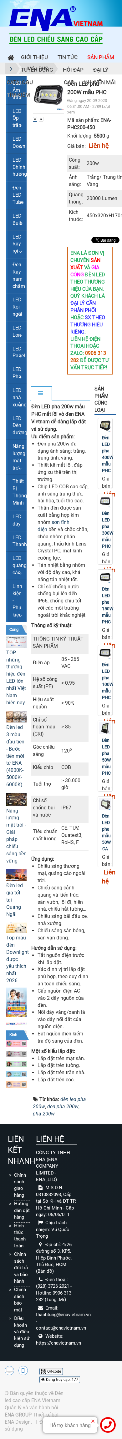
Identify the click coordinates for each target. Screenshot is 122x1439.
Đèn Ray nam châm (19, 275)
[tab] (41, 393)
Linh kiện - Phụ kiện (17, 600)
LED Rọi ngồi (17, 307)
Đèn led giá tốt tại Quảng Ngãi (14, 900)
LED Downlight (20, 142)
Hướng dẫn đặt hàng (22, 1210)
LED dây (17, 520)
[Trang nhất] (9, 59)
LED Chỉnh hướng (20, 167)
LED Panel (19, 352)
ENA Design (18, 1422)
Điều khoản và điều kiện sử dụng (21, 1332)
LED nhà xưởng (20, 397)
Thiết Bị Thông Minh (20, 492)
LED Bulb (18, 219)
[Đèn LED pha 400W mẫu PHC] (105, 426)
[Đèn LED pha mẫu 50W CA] (105, 804)
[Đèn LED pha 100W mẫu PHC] (105, 653)
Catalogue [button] (21, 82)
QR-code (53, 1371)
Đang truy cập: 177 (61, 1379)
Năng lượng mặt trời (19, 457)
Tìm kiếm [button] (18, 95)
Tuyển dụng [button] (37, 70)
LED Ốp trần (17, 118)
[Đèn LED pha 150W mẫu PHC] (105, 577)
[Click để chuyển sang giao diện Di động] (23, 1370)
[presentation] (39, 95)
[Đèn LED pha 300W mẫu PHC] (105, 501)
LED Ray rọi (17, 244)
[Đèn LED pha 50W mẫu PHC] (105, 728)
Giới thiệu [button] (34, 57)
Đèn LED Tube (18, 195)
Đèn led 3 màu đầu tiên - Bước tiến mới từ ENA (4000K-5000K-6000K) (15, 755)
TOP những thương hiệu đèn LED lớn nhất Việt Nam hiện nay (16, 678)
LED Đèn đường (20, 425)
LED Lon (17, 331)
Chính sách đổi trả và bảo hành (21, 1267)
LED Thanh (20, 541)
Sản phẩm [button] (100, 57)
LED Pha (17, 373)
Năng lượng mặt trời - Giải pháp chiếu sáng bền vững (16, 836)
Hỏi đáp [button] (73, 70)
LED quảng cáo (20, 565)
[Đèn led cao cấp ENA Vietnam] (56, 25)
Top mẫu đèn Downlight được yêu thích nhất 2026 (16, 959)
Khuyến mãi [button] (100, 82)
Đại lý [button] (100, 70)
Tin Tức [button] (68, 57)
